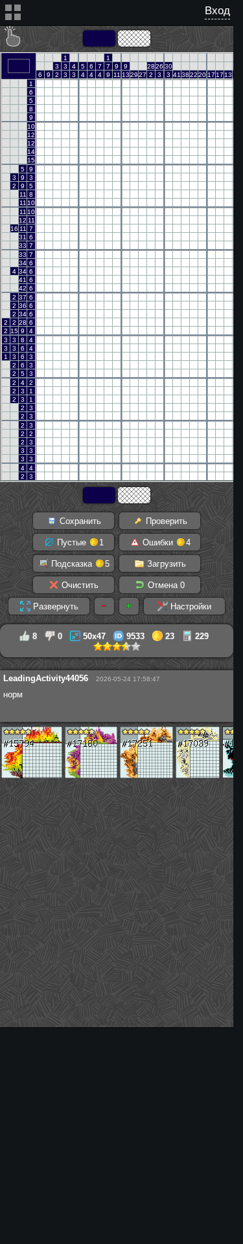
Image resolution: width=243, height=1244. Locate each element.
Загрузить (165, 564)
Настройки (189, 606)
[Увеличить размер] (129, 606)
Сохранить (79, 521)
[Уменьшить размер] (104, 606)
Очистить (78, 585)
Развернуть (54, 606)
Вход (217, 11)
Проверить (165, 521)
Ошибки (165, 542)
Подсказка (79, 564)
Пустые (79, 542)
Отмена (165, 585)
